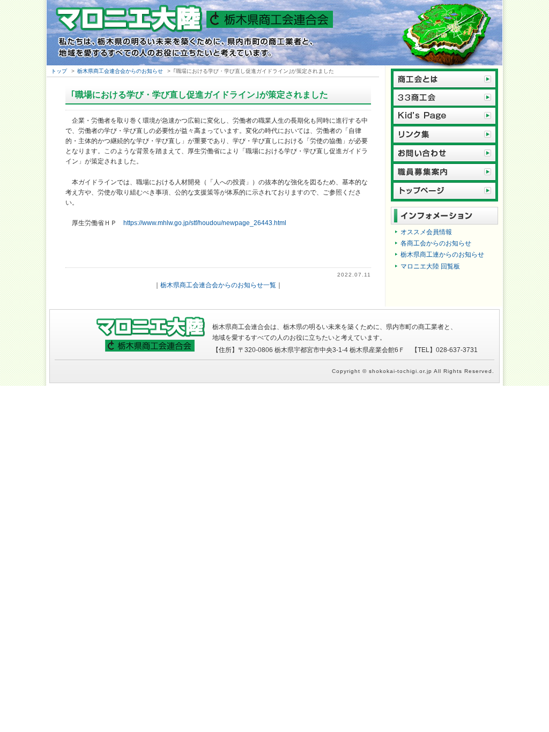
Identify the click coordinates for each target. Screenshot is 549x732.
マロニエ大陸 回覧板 (430, 266)
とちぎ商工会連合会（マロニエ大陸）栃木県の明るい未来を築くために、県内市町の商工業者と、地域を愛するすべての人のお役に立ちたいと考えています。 (274, 34)
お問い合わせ (444, 153)
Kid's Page (444, 116)
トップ (59, 71)
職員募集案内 (444, 172)
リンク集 (444, 134)
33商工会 (444, 97)
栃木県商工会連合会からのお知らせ (120, 71)
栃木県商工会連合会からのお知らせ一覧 (218, 285)
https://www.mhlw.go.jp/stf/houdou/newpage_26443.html (204, 223)
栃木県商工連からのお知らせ (442, 254)
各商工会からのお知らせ (435, 243)
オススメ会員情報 (426, 232)
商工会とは (444, 78)
